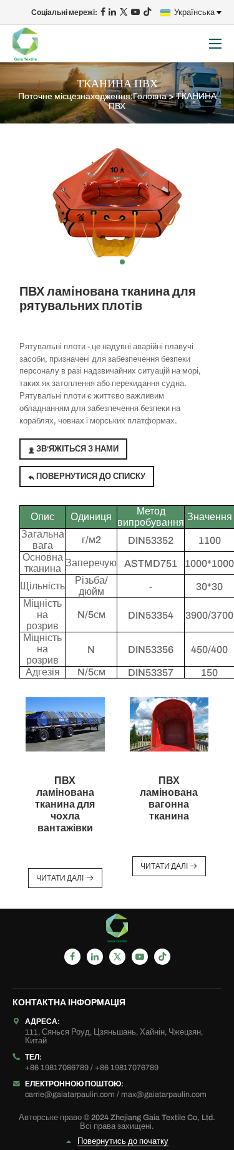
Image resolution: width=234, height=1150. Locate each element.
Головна (150, 96)
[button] (102, 261)
